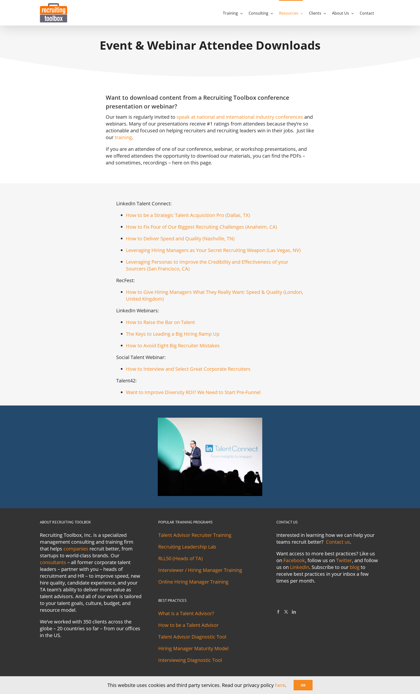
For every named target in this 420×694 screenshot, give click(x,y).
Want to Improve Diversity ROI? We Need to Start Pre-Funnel (193, 392)
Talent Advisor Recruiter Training (194, 535)
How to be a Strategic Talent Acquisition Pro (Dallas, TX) (188, 215)
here (280, 685)
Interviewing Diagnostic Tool (190, 660)
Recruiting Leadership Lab (187, 546)
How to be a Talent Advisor (188, 625)
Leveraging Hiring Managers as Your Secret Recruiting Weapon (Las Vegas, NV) (213, 250)
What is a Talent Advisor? (186, 613)
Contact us (338, 542)
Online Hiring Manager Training (193, 581)
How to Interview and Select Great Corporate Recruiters (188, 369)
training (123, 137)
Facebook (294, 560)
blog (354, 567)
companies (75, 548)
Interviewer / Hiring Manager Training (200, 570)
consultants (53, 562)
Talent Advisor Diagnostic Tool (192, 636)
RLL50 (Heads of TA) (180, 558)
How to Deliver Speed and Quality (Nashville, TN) (180, 238)
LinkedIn (299, 567)
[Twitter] (286, 612)
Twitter (344, 560)
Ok (303, 685)
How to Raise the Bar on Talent (160, 322)
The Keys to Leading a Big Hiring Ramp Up (172, 334)
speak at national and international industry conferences (239, 117)
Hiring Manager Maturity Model (193, 648)
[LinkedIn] (294, 612)
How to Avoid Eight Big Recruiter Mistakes (173, 345)
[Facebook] (278, 612)
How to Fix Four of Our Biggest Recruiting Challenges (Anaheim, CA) (201, 227)
